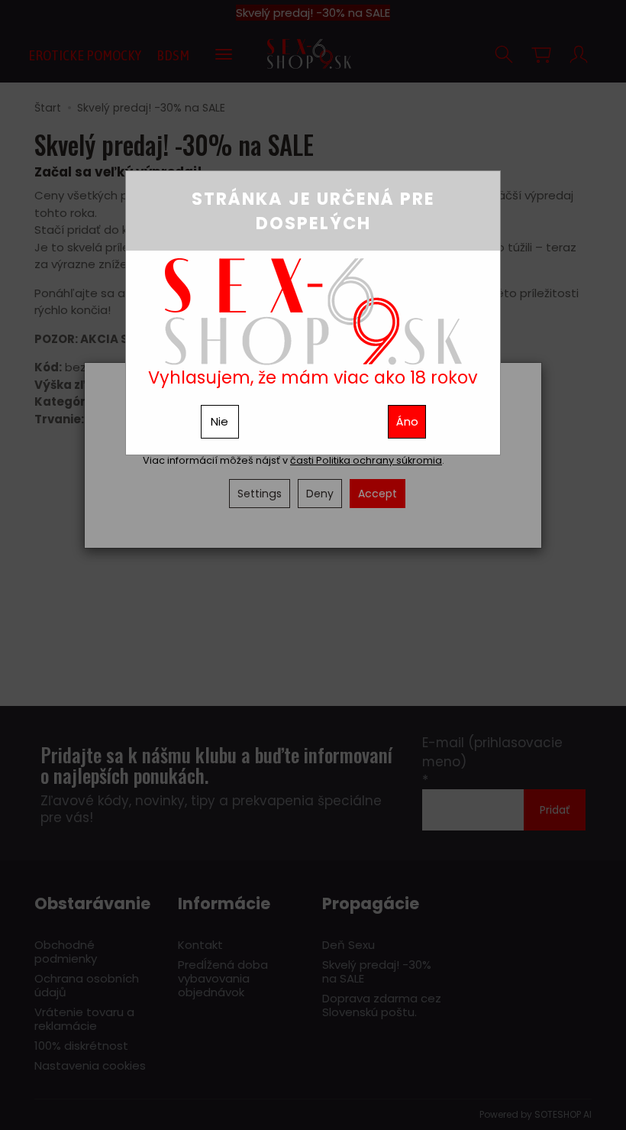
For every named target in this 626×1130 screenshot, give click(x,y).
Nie (219, 421)
